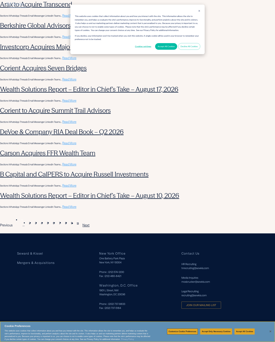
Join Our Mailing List (201, 305)
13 (78, 223)
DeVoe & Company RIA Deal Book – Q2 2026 (62, 132)
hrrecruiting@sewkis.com (195, 268)
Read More (69, 15)
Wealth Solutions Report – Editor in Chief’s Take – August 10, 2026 (89, 195)
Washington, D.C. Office (118, 285)
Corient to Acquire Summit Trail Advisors (55, 110)
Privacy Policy (127, 339)
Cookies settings (143, 46)
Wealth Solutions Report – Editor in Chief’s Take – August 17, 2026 (89, 89)
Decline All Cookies (189, 46)
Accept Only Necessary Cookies (216, 331)
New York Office (112, 253)
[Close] (270, 331)
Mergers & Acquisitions (245, 5)
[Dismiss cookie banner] (199, 11)
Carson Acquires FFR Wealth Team (47, 153)
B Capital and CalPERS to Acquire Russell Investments (74, 174)
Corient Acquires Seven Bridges (43, 68)
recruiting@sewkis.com (194, 295)
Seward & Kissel (217, 5)
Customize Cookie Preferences (182, 331)
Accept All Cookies (166, 46)
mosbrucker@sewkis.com (195, 281)
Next (86, 225)
